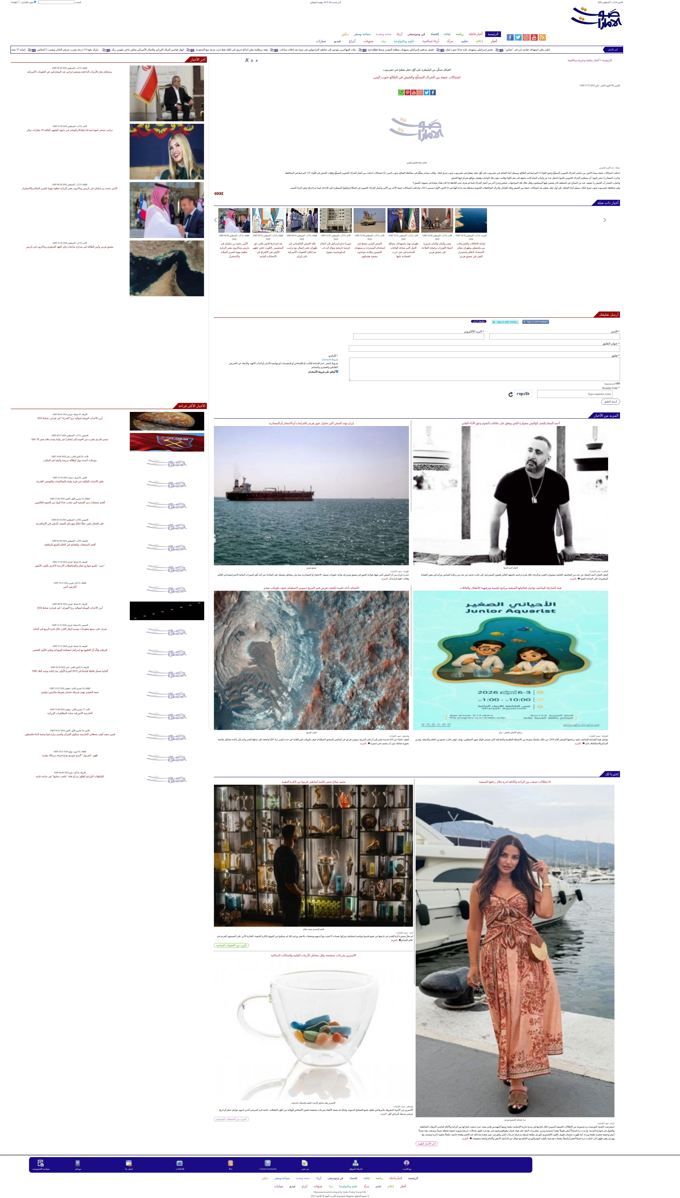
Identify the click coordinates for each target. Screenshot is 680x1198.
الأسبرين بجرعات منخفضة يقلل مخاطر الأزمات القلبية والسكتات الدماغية (313, 955)
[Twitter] (505, 323)
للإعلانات (180, 1169)
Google (14, 2)
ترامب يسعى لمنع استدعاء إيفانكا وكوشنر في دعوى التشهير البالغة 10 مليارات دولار (70, 130)
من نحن (305, 1169)
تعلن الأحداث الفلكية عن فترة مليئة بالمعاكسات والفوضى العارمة (70, 481)
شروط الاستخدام (330, 359)
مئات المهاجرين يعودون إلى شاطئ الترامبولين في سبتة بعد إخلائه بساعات (473, 49)
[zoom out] (256, 60)
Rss (231, 1169)
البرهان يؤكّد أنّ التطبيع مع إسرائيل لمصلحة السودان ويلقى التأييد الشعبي (70, 650)
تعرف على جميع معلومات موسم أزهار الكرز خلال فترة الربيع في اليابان (70, 629)
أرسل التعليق (610, 401)
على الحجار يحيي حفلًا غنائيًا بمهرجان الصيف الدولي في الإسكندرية (70, 523)
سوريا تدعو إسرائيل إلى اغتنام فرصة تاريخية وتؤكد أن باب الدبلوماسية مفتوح (335, 247)
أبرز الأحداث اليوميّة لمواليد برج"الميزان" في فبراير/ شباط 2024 (70, 608)
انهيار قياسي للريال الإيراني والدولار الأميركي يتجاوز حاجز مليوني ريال (303, 49)
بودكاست (407, 1169)
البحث (78, 2)
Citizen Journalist (268, 1169)
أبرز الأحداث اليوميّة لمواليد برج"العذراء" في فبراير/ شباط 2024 (70, 418)
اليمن (389, 173)
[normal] (251, 60)
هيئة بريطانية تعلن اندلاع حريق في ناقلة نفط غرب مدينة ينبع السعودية (387, 49)
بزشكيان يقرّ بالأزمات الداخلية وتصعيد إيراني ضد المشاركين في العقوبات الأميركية (69, 71)
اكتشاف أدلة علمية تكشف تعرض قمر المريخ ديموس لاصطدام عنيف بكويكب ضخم (311, 587)
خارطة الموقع (356, 1169)
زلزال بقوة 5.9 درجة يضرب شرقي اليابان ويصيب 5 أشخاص (223, 49)
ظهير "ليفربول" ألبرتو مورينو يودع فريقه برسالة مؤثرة (70, 755)
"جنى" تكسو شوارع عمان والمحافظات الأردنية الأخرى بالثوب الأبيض (70, 565)
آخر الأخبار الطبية (427, 1143)
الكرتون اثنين (70, 586)
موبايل (78, 1169)
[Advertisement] (255, 16)
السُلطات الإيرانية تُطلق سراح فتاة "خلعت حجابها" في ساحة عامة (70, 776)
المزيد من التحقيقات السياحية (231, 945)
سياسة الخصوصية (41, 1169)
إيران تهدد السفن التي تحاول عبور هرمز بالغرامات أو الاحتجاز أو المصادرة (311, 423)
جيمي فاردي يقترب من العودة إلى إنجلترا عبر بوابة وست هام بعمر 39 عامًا (70, 439)
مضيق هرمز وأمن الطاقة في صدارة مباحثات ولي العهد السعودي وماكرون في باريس (70, 246)
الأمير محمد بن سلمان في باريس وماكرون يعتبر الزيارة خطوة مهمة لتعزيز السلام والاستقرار (69, 188)
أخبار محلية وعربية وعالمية (583, 60)
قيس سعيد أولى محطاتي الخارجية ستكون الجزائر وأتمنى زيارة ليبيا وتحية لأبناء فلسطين (70, 734)
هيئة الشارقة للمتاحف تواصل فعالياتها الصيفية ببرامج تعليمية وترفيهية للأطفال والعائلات (510, 587)
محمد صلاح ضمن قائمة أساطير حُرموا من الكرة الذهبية (313, 781)
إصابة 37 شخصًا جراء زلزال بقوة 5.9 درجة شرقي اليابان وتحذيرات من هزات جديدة (138, 49)
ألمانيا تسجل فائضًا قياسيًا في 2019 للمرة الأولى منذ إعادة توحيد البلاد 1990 (70, 671)
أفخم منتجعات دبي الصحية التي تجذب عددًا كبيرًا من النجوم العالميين (70, 502)
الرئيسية (607, 60)
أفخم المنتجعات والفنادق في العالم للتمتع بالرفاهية (70, 544)
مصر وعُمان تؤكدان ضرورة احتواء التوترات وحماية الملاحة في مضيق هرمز (437, 247)
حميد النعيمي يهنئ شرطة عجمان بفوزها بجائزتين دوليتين (70, 692)
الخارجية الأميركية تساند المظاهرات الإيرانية (69, 713)
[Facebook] (535, 323)
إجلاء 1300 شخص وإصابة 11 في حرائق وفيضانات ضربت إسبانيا (50, 49)
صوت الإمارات (27, 2)
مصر (600, 178)
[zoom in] (247, 60)
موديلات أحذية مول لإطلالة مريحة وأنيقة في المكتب (70, 460)
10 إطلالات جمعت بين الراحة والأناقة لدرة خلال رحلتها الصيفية (515, 781)
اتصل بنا (129, 1169)
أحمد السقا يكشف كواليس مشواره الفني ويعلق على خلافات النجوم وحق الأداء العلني (511, 423)
